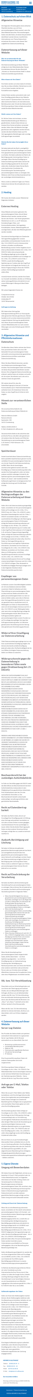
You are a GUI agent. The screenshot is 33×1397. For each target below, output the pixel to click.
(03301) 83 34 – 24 (12, 1366)
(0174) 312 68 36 (13, 1368)
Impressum (9, 1390)
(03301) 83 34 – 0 (14, 1363)
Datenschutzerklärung (20, 1390)
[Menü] (30, 4)
